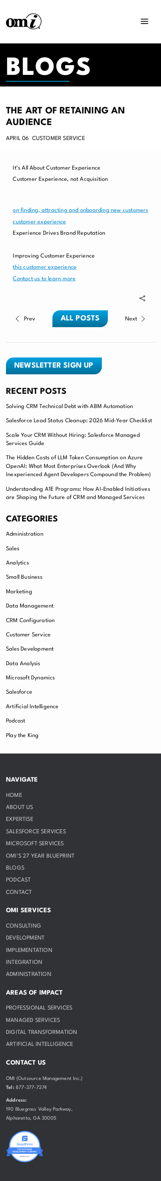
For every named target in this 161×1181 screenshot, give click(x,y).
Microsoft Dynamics (30, 678)
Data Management (30, 606)
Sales (12, 549)
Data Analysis (23, 664)
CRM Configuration (30, 621)
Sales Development (30, 649)
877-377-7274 (31, 1087)
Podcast (15, 721)
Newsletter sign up (54, 365)
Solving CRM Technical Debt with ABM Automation (69, 407)
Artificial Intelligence (32, 707)
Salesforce (19, 692)
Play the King (22, 736)
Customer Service (28, 635)
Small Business (24, 577)
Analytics (17, 563)
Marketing (19, 592)
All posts (80, 318)
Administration (24, 534)
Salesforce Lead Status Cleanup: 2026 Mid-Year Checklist (79, 421)
